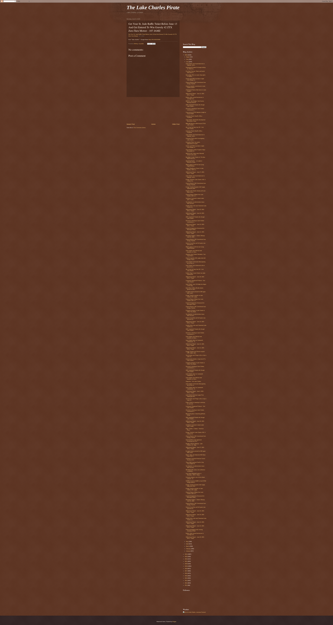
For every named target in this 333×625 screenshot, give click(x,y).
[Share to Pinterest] (154, 44)
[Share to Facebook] (153, 44)
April (187, 544)
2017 (186, 571)
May (187, 541)
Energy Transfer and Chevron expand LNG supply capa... (195, 352)
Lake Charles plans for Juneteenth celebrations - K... (194, 341)
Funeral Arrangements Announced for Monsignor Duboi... (195, 229)
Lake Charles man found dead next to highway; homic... (195, 64)
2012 (186, 583)
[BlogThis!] (150, 44)
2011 (186, 585)
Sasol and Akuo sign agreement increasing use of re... (194, 440)
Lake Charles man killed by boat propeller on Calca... (194, 251)
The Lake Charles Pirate (153, 7)
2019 (186, 566)
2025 (186, 55)
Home (153, 124)
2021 (186, 561)
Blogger (174, 621)
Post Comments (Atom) (140, 127)
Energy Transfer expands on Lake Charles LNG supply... (194, 296)
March (188, 546)
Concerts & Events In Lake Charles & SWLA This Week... (195, 311)
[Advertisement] (153, 110)
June (187, 61)
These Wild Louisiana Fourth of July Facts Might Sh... (195, 463)
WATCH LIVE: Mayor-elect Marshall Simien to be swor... (195, 154)
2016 (186, 573)
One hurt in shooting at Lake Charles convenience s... (195, 109)
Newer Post (131, 124)
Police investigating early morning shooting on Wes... (194, 530)
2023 (186, 556)
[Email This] (148, 44)
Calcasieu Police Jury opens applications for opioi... (193, 143)
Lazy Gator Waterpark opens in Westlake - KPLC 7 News (193, 474)
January (188, 551)
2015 (186, 575)
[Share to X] (151, 44)
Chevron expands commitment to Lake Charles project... (195, 87)
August (188, 57)
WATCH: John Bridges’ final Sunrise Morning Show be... (195, 101)
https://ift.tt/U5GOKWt (154, 39)
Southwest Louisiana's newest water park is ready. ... (195, 199)
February (188, 548)
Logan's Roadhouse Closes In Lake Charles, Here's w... (194, 169)
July (187, 59)
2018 (186, 568)
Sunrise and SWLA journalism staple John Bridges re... (195, 79)
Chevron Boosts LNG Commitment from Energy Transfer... (196, 83)
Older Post (176, 124)
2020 (186, 563)
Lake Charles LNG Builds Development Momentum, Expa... (195, 120)
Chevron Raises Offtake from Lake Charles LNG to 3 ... (194, 195)
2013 (186, 580)
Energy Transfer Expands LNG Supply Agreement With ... (195, 187)
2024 (186, 554)
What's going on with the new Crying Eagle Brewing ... (195, 165)
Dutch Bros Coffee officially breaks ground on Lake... (194, 288)
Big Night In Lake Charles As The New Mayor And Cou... (195, 158)
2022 (186, 559)
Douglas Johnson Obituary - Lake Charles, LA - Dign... (194, 444)
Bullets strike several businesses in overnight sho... (195, 98)
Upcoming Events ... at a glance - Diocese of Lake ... (194, 161)
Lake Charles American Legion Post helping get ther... (195, 395)
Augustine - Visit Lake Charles (193, 381)
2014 (186, 578)
